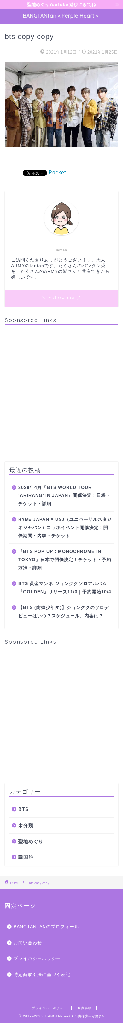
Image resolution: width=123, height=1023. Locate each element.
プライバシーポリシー (37, 958)
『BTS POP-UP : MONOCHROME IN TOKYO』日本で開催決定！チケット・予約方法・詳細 (64, 559)
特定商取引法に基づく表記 (42, 974)
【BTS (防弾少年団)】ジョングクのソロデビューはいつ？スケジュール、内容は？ (63, 611)
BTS (23, 809)
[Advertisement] (61, 390)
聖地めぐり (31, 841)
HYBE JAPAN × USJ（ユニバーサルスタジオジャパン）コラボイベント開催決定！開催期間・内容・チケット (65, 527)
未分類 (25, 825)
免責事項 (84, 1008)
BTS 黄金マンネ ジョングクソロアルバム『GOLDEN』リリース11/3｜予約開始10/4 (64, 587)
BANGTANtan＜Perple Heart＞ (61, 16)
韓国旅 (25, 857)
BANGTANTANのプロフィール (46, 926)
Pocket (57, 172)
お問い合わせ (28, 942)
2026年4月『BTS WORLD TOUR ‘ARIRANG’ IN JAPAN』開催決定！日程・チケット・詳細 (64, 495)
